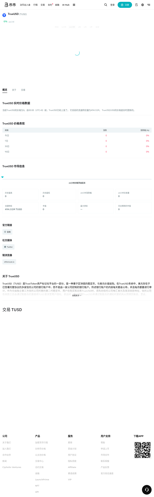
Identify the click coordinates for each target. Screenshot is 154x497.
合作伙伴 (6, 455)
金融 (37, 473)
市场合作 (105, 455)
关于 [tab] (14, 90)
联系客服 (105, 461)
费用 (70, 442)
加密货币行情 (41, 442)
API (37, 492)
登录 (112, 5)
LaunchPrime (42, 479)
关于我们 (6, 442)
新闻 (4, 461)
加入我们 (6, 448)
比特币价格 (40, 448)
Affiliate (72, 467)
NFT (37, 485)
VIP (69, 479)
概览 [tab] (4, 89)
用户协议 (72, 455)
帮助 (103, 442)
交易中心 (39, 461)
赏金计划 (72, 448)
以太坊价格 (40, 455)
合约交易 (39, 467)
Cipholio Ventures (11, 467)
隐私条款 (72, 461)
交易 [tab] (23, 90)
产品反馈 (105, 467)
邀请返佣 (72, 473)
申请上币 (105, 448)
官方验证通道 (107, 473)
